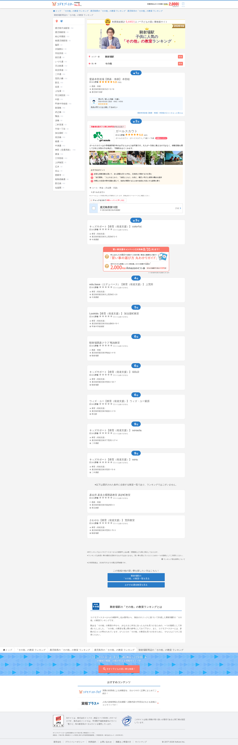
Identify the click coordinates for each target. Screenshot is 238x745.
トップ (58, 11)
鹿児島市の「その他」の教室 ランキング (145, 11)
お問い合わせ (106, 742)
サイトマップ (141, 742)
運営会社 (57, 742)
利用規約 (92, 742)
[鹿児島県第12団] (140, 208)
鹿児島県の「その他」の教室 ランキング (108, 11)
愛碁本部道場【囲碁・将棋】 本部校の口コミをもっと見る (159, 113)
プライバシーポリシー (74, 742)
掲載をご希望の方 (123, 742)
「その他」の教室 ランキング (76, 11)
